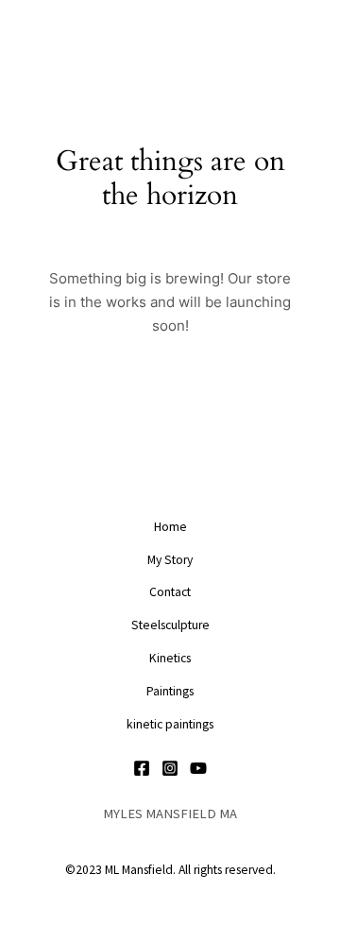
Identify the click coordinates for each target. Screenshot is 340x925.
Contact (170, 592)
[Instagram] (170, 768)
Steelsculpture (170, 625)
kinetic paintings (170, 724)
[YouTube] (198, 768)
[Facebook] (141, 768)
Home (170, 527)
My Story (170, 560)
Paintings (170, 691)
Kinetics (170, 658)
